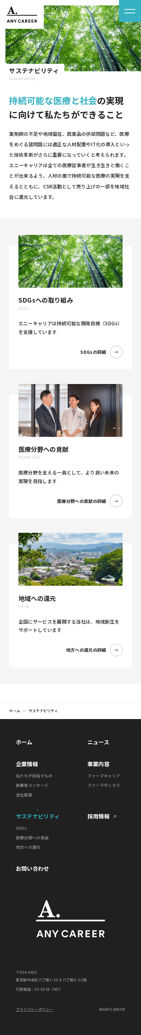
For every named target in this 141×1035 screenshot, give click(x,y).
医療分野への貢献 (32, 838)
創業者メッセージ (32, 785)
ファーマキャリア (103, 776)
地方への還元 (28, 847)
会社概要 (24, 795)
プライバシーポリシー (34, 1009)
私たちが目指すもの (34, 776)
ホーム (14, 710)
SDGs (21, 828)
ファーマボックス (103, 785)
